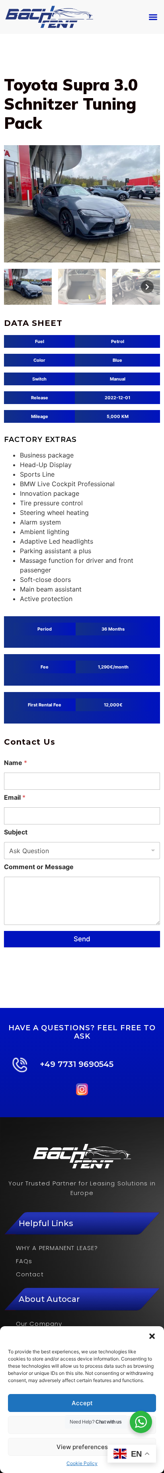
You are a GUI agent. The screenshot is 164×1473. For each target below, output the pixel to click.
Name (15, 763)
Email (14, 797)
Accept (82, 1403)
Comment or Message (39, 867)
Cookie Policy (82, 1463)
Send (82, 939)
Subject (15, 832)
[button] (152, 1336)
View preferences (82, 1447)
